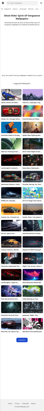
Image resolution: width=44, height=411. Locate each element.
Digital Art (7, 9)
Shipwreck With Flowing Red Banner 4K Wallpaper (33, 250)
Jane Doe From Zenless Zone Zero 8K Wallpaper (33, 332)
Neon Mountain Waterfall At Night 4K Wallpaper (32, 282)
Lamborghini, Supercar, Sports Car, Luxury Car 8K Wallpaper (10, 282)
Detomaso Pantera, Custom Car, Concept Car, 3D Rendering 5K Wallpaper (11, 184)
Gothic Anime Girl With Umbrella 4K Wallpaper (9, 103)
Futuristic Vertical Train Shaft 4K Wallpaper (9, 315)
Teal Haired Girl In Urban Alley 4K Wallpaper (31, 233)
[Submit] (8, 3)
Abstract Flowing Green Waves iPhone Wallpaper (10, 152)
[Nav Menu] (41, 3)
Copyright (25, 403)
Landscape (22, 9)
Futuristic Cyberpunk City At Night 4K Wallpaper (11, 266)
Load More (22, 340)
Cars (36, 9)
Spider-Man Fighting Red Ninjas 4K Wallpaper (31, 135)
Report (33, 403)
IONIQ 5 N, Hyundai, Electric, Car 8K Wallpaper (10, 201)
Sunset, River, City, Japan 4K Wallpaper (32, 217)
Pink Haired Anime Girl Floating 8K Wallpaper (9, 299)
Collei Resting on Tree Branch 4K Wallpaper (30, 299)
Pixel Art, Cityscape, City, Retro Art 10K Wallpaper (32, 103)
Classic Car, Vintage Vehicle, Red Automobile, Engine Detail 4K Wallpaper (11, 119)
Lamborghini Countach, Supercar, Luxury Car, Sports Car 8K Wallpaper (11, 168)
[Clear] (36, 3)
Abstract (31, 9)
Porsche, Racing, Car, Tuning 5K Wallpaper (33, 184)
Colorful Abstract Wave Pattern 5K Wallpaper (31, 119)
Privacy (17, 403)
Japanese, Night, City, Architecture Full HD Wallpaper (30, 315)
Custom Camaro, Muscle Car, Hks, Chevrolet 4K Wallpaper (10, 250)
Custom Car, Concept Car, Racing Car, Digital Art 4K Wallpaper (10, 217)
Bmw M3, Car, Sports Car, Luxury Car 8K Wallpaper (10, 332)
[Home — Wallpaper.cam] (3, 3)
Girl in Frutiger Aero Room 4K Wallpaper (32, 201)
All (2, 9)
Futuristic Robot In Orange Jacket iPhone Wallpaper (10, 135)
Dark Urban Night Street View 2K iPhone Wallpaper (32, 152)
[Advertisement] (22, 50)
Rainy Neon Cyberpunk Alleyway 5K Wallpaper (31, 168)
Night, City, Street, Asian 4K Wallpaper (32, 266)
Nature (15, 9)
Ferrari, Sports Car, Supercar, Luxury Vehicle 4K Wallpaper (11, 233)
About (10, 403)
